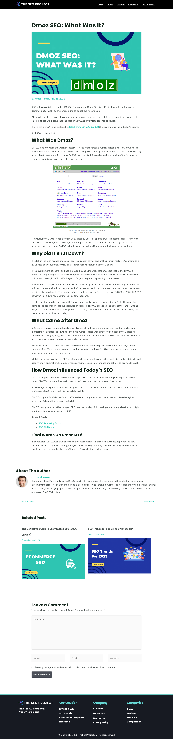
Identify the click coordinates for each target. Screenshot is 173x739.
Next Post (150, 501)
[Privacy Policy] (101, 722)
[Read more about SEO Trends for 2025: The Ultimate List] (119, 555)
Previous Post (25, 501)
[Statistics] (132, 717)
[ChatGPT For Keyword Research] (73, 719)
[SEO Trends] (65, 713)
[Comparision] (134, 722)
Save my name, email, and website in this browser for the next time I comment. (75, 667)
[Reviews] (131, 713)
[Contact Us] (99, 718)
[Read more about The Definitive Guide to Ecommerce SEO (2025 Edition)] (53, 561)
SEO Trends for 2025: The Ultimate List (110, 529)
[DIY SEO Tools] (66, 709)
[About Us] (98, 708)
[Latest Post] (99, 713)
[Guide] (130, 709)
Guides (24, 540)
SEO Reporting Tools (50, 423)
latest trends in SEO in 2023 (84, 126)
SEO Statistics (46, 427)
